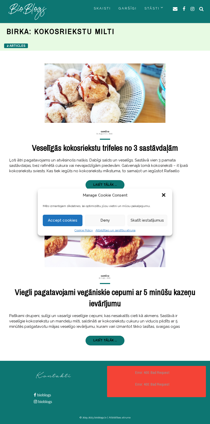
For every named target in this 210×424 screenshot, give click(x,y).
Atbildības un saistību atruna (115, 230)
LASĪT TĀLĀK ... (105, 185)
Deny (105, 220)
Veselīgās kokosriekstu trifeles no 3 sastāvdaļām (105, 147)
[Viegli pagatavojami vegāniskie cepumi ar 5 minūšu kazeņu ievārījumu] (105, 237)
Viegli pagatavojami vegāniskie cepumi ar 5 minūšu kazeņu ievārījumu (105, 298)
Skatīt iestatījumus (147, 220)
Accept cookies (62, 220)
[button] (164, 195)
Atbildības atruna (120, 417)
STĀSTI (152, 8)
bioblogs (43, 395)
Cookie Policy (84, 230)
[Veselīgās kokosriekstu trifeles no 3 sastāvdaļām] (105, 93)
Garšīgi (105, 131)
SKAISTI (102, 8)
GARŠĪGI (128, 8)
